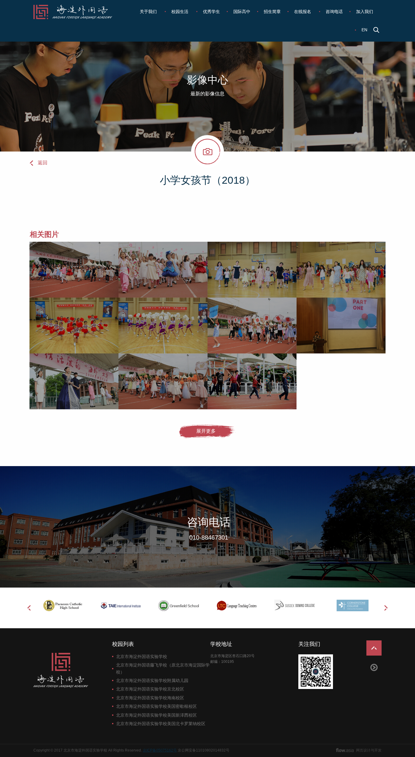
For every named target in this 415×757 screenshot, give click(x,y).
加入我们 (364, 11)
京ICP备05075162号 (160, 750)
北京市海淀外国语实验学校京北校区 (150, 689)
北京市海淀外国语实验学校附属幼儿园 (152, 680)
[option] (62, 605)
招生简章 (272, 11)
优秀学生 (211, 11)
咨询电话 (334, 11)
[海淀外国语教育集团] (77, 12)
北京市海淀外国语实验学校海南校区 (150, 697)
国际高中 (241, 11)
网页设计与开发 (369, 750)
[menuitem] (149, 11)
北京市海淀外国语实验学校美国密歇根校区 (156, 706)
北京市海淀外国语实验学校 (141, 656)
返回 (42, 162)
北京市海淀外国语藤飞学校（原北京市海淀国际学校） (163, 668)
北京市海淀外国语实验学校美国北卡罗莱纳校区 (160, 723)
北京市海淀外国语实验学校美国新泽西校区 (156, 715)
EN (364, 29)
